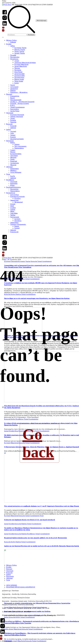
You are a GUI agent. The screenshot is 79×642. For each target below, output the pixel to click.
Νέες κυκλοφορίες (20, 146)
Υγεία (8, 174)
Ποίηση (16, 144)
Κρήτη (16, 83)
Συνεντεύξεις (14, 109)
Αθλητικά (9, 167)
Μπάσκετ (13, 170)
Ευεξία (12, 176)
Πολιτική (9, 94)
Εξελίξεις (17, 198)
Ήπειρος (17, 68)
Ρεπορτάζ (13, 126)
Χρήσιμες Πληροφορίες (18, 224)
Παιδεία (13, 90)
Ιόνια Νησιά (18, 72)
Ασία (12, 133)
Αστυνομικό (14, 87)
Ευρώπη (13, 137)
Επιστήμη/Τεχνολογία (17, 196)
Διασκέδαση (14, 222)
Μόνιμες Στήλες (11, 40)
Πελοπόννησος (19, 77)
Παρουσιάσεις (19, 148)
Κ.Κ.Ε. (12, 105)
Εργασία (13, 120)
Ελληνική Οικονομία (17, 115)
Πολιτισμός (10, 141)
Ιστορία (12, 204)
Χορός (12, 159)
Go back (38, 443)
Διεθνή (8, 129)
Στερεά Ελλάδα (19, 75)
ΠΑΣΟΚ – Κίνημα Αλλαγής (19, 103)
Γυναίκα (13, 208)
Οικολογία (13, 181)
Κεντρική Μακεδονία (21, 64)
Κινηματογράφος (15, 154)
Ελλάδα (8, 44)
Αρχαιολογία (14, 163)
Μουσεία (13, 165)
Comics (12, 150)
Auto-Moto (14, 213)
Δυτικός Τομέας (19, 53)
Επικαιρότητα (14, 96)
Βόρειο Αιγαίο (19, 79)
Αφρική (12, 135)
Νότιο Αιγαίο (18, 81)
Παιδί (12, 206)
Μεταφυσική (18, 202)
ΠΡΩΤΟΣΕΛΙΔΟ (41, 20)
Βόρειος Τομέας (19, 49)
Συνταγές (17, 219)
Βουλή (12, 98)
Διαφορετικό (14, 200)
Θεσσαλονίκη (14, 57)
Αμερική (13, 131)
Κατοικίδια (13, 183)
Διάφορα (13, 128)
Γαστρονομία (14, 217)
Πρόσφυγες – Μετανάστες (19, 92)
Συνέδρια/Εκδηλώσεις (13, 187)
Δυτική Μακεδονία (20, 66)
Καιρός (16, 226)
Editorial (13, 42)
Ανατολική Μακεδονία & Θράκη (25, 62)
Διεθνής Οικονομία (16, 116)
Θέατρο (12, 152)
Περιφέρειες (14, 59)
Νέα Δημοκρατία (15, 100)
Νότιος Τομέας (19, 51)
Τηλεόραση (14, 155)
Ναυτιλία (13, 122)
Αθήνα (12, 46)
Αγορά (12, 118)
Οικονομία (9, 113)
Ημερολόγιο (14, 189)
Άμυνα (12, 85)
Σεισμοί (17, 228)
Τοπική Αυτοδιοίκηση (17, 107)
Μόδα (12, 211)
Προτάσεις (17, 221)
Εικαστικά (13, 161)
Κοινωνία (9, 124)
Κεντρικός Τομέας (20, 48)
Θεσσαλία (17, 70)
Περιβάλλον (10, 180)
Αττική (16, 61)
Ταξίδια (12, 215)
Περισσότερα (10, 193)
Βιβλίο (12, 142)
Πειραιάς (13, 55)
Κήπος (12, 185)
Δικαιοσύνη (14, 88)
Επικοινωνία (14, 232)
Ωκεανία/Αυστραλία (17, 139)
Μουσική (13, 157)
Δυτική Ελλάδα (19, 74)
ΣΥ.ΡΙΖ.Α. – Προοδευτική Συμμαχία (22, 102)
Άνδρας (12, 209)
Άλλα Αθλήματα (15, 172)
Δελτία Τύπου (14, 111)
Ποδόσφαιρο (14, 168)
